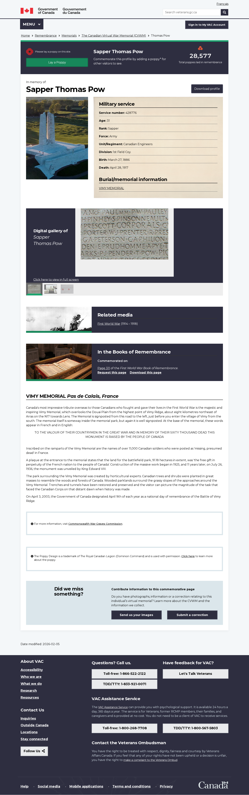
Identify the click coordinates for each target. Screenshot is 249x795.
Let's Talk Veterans (195, 674)
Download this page (146, 372)
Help (24, 786)
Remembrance (46, 35)
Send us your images (136, 615)
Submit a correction (192, 615)
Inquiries (28, 719)
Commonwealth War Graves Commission (95, 523)
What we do (31, 684)
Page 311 (104, 368)
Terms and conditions (131, 786)
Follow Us (36, 752)
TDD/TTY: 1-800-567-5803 (195, 728)
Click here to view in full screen (56, 279)
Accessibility (32, 670)
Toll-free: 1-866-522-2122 (124, 674)
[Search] (224, 12)
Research (29, 691)
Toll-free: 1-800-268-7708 (124, 728)
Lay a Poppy (57, 62)
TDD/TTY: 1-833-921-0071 (124, 684)
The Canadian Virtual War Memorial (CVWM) (113, 35)
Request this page (112, 372)
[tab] (34, 289)
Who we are (31, 677)
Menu (29, 24)
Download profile (207, 89)
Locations (29, 732)
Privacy (166, 786)
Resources (30, 698)
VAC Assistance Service (113, 707)
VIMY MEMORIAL (111, 188)
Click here (188, 556)
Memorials (69, 35)
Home (25, 35)
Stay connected (34, 739)
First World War (109, 323)
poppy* (155, 59)
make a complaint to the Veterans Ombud (150, 760)
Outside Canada (34, 725)
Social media (49, 786)
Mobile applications (86, 786)
